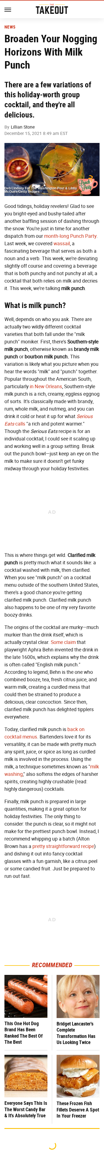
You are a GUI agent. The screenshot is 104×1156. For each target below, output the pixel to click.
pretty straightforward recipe (63, 846)
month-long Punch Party (70, 236)
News (9, 27)
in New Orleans (46, 386)
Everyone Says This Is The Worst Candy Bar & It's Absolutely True (25, 1109)
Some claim (63, 642)
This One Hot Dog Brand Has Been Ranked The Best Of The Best (23, 1033)
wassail (62, 244)
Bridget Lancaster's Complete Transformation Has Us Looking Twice (76, 1033)
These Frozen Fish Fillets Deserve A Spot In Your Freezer (78, 1109)
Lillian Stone (23, 127)
